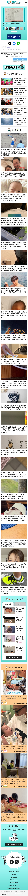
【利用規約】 (14, 877)
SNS (20, 604)
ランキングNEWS (14, 882)
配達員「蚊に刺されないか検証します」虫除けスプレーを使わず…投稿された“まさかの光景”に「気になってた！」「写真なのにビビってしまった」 (14, 590)
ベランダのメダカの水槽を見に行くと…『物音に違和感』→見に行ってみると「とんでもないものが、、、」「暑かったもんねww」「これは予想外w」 (14, 245)
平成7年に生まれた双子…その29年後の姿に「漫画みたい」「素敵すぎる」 (20, 612)
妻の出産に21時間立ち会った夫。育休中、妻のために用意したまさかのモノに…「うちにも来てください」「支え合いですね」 (13, 361)
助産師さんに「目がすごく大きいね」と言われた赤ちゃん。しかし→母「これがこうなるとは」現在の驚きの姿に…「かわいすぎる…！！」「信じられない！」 (14, 198)
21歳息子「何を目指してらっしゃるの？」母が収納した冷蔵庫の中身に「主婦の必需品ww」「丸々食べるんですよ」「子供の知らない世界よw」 (14, 430)
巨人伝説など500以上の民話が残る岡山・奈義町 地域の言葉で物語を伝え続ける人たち (20, 82)
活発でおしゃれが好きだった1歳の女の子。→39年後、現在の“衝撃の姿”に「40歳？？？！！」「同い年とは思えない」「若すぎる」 (13, 519)
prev (3, 15)
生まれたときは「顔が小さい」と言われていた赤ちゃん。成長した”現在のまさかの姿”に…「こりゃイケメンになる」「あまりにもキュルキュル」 (14, 315)
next (24, 15)
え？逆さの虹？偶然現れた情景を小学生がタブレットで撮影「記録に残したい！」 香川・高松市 (20, 122)
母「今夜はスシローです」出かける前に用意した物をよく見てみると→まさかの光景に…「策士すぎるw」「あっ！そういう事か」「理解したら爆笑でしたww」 (13, 543)
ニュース (8, 604)
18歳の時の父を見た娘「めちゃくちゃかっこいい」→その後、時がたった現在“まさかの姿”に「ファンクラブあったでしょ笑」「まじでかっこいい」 (13, 291)
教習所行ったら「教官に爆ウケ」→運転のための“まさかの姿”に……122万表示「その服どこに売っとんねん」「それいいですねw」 (14, 268)
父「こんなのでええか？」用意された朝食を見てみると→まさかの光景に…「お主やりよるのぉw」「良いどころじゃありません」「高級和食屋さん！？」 (14, 384)
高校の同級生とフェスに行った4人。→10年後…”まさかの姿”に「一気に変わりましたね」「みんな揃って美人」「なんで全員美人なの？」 (13, 338)
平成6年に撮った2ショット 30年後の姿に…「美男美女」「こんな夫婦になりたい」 (20, 621)
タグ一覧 (14, 874)
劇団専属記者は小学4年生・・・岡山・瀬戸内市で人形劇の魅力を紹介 (20, 91)
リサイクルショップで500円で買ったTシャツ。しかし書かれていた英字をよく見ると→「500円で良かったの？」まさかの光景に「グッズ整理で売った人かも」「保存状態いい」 (13, 221)
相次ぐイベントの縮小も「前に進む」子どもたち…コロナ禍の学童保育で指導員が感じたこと (20, 112)
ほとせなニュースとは (14, 871)
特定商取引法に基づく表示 (14, 888)
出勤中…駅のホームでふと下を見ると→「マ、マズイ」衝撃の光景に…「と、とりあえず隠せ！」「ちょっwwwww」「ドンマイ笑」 (13, 474)
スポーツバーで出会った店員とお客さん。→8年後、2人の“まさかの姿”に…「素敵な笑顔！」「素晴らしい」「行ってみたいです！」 (14, 175)
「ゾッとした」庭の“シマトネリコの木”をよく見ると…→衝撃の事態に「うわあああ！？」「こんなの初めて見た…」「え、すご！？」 (14, 496)
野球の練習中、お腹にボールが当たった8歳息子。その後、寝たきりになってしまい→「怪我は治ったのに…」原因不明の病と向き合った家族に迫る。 (13, 152)
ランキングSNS (14, 880)
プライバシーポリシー (14, 885)
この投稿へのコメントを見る (14, 36)
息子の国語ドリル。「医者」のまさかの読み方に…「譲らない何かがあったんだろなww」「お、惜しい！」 (14, 452)
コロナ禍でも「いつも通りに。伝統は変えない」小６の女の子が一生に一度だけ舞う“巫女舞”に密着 (20, 103)
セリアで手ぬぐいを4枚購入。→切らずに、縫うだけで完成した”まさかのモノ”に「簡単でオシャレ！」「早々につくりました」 (13, 407)
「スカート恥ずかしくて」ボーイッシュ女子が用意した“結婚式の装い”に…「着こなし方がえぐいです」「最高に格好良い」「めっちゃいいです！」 (14, 567)
